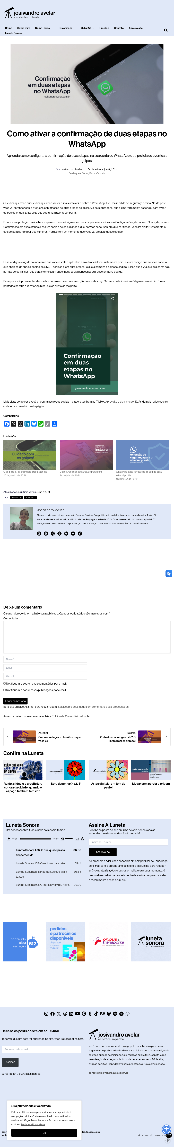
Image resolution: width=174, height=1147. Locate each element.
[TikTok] (80, 533)
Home (8, 28)
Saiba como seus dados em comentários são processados (93, 706)
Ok (44, 1133)
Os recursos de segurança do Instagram (81, 471)
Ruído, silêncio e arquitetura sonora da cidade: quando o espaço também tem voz (23, 787)
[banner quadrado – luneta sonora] (151, 941)
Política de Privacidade (33, 1124)
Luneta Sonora (13, 33)
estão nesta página (32, 406)
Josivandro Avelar (71, 169)
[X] (53, 533)
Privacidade (65, 28)
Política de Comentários (66, 716)
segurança (16, 497)
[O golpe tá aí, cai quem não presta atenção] (29, 455)
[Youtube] (73, 533)
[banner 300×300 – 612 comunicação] (23, 941)
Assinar (10, 1062)
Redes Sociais (97, 173)
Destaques (75, 173)
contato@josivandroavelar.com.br (108, 1072)
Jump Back (77, 838)
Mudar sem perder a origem (151, 784)
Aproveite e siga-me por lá (121, 401)
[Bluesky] (66, 533)
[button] (52, 28)
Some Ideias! (42, 28)
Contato (119, 28)
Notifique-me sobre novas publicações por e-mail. (36, 690)
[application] (45, 838)
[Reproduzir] (8, 838)
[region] (44, 1120)
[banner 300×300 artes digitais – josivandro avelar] (65, 941)
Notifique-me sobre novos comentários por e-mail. (36, 683)
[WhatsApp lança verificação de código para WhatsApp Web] (142, 455)
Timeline (104, 28)
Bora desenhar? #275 (66, 784)
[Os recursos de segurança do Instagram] (86, 455)
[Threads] (59, 533)
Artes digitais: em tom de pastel (108, 785)
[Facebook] (46, 533)
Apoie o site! (136, 28)
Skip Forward (82, 838)
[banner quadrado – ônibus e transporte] (108, 941)
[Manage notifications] (167, 1140)
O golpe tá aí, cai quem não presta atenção (25, 471)
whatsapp (30, 497)
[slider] (35, 839)
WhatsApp (98, 203)
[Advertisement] (87, 187)
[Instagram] (39, 533)
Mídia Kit (86, 28)
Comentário (10, 618)
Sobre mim (23, 28)
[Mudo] (62, 838)
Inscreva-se (102, 852)
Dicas (85, 173)
